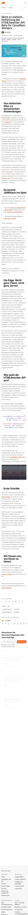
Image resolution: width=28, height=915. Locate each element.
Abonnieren (21, 642)
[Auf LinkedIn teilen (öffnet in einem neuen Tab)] (9, 601)
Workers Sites (6, 117)
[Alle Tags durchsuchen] (25, 7)
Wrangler (8, 122)
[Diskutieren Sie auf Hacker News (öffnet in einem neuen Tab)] (3, 601)
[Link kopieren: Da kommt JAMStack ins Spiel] (2, 190)
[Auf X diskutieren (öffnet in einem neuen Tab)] (6, 601)
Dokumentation (6, 497)
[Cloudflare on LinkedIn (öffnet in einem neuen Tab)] (8, 623)
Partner (3, 883)
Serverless (16, 612)
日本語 (19, 39)
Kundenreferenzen (6, 909)
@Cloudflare (9, 210)
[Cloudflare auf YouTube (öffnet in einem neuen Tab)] (11, 623)
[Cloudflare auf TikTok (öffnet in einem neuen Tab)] (26, 623)
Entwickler (16, 609)
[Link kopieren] (22, 601)
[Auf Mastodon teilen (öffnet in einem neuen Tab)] (16, 601)
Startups (3, 888)
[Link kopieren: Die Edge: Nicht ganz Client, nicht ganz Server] (2, 280)
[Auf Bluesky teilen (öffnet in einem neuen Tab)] (12, 601)
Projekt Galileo (19, 877)
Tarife (3, 877)
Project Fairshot (19, 886)
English (4, 39)
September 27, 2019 (9, 218)
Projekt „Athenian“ (20, 879)
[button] (14, 472)
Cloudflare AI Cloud (20, 907)
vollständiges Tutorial (16, 457)
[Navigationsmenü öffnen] (25, 2)
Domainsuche (5, 895)
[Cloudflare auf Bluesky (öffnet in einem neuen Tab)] (20, 623)
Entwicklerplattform (7, 612)
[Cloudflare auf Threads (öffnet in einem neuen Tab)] (23, 623)
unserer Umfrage (7, 574)
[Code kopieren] (25, 415)
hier (14, 507)
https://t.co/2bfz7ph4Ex (17, 207)
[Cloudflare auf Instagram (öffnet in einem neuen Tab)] (14, 623)
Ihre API (8, 172)
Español (9, 39)
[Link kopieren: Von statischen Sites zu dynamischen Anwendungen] (2, 103)
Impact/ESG (18, 888)
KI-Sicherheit (18, 909)
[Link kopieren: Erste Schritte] (2, 488)
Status (3, 912)
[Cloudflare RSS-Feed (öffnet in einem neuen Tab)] (3, 623)
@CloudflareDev (6, 588)
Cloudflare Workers (7, 609)
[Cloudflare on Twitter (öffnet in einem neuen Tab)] (6, 623)
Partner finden (5, 886)
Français (14, 39)
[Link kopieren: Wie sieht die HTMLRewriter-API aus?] (2, 375)
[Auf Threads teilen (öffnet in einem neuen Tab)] (19, 601)
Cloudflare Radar (6, 907)
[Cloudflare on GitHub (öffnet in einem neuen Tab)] (17, 623)
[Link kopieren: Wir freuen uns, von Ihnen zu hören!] (2, 556)
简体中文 (6, 41)
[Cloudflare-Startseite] (3, 3)
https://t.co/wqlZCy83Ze (14, 212)
